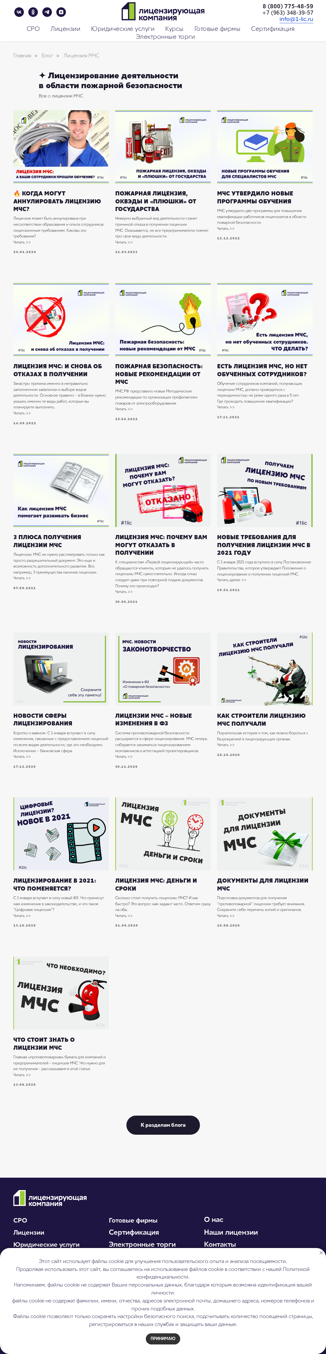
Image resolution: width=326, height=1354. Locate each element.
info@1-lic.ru (296, 19)
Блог (47, 56)
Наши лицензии (231, 1232)
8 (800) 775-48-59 (288, 6)
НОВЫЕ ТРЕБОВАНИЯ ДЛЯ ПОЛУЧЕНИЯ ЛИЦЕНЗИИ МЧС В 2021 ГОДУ (263, 545)
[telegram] (47, 12)
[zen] (61, 12)
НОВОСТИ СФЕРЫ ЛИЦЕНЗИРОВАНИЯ (42, 719)
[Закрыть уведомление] (321, 1253)
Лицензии (28, 1232)
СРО (20, 1220)
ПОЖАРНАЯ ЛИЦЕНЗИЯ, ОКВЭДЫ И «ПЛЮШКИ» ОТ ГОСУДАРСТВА (155, 201)
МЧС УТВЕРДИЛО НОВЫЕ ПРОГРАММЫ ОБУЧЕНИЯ (255, 197)
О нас (213, 1219)
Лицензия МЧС (81, 56)
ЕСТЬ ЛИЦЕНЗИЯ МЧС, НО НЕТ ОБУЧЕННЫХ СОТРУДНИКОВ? (262, 370)
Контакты (220, 1244)
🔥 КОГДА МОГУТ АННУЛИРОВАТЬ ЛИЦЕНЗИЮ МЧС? (57, 201)
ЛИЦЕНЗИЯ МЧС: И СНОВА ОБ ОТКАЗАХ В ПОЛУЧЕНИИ (57, 370)
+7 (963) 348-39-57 (287, 13)
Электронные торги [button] (165, 37)
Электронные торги (142, 1244)
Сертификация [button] (272, 29)
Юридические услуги (46, 1244)
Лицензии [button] (65, 29)
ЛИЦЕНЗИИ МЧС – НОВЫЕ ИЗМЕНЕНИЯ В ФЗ (153, 719)
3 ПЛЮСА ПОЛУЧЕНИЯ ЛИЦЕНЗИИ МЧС (47, 541)
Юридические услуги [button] (122, 29)
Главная (22, 56)
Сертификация (134, 1232)
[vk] (19, 12)
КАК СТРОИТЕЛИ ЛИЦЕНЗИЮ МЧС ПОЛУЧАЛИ (261, 719)
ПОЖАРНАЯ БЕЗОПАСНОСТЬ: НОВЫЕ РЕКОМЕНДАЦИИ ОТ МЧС (159, 374)
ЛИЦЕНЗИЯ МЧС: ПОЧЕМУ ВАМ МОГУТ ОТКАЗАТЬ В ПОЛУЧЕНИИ (161, 545)
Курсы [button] (174, 29)
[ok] (33, 12)
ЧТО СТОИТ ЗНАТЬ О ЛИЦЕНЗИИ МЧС (44, 1043)
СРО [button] (33, 29)
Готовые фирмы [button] (218, 29)
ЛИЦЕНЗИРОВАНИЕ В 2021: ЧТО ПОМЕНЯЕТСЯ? (54, 884)
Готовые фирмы (133, 1220)
